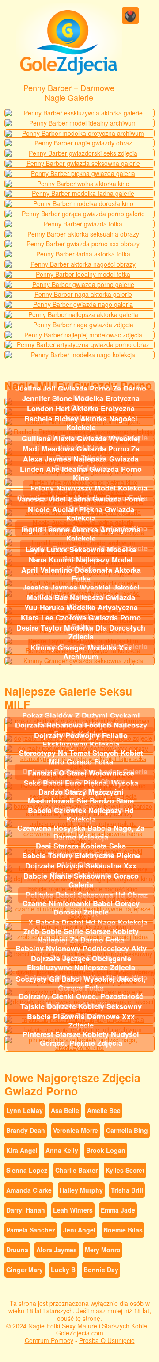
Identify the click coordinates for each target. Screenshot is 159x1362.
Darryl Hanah (25, 1209)
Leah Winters (73, 1209)
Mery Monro (103, 1249)
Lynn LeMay (24, 1110)
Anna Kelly (61, 1150)
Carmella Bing (127, 1130)
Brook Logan (105, 1150)
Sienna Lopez (26, 1170)
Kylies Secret (125, 1170)
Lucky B (63, 1269)
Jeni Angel (79, 1229)
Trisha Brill (127, 1190)
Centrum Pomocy (49, 1340)
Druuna (17, 1249)
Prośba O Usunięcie (107, 1340)
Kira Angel (22, 1150)
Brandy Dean (25, 1130)
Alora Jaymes (56, 1249)
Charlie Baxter (76, 1170)
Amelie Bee (104, 1110)
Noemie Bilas (123, 1229)
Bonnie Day (100, 1269)
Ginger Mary (24, 1269)
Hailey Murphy (81, 1190)
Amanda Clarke (29, 1190)
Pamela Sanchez (30, 1229)
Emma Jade (118, 1209)
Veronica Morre (75, 1130)
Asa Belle (65, 1110)
